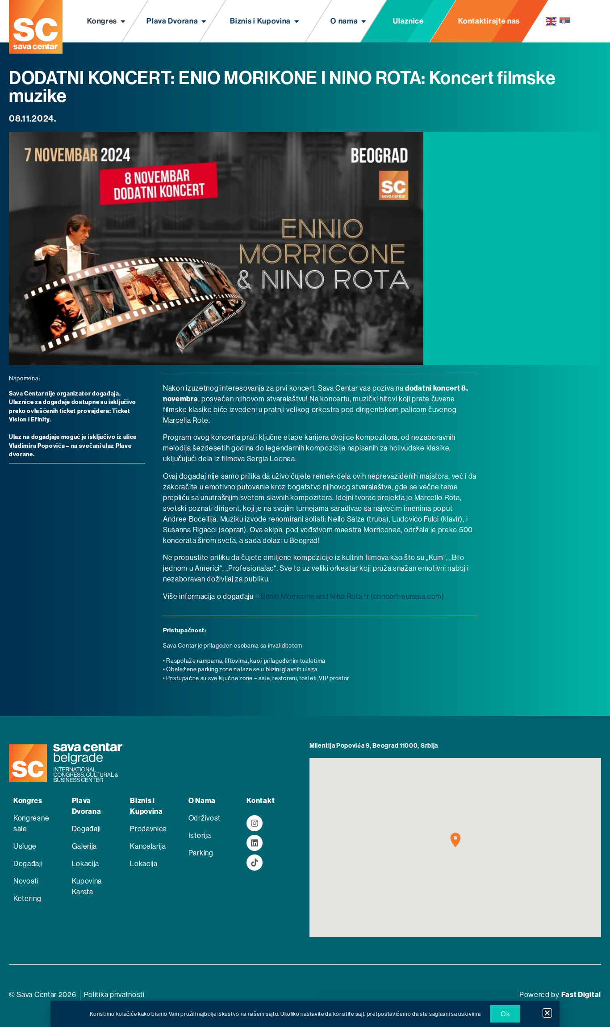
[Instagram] (255, 823)
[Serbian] (565, 21)
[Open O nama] (364, 21)
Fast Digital (581, 994)
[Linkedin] (255, 843)
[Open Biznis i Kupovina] (297, 21)
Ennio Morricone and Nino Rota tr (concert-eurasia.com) (352, 596)
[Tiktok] (255, 862)
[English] (551, 21)
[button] (547, 1013)
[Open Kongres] (123, 21)
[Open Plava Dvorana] (204, 21)
